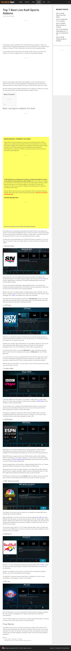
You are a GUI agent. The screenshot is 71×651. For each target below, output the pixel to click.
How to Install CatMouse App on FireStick (61, 39)
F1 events (42, 564)
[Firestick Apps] (9, 2)
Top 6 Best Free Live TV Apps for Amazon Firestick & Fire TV (17, 640)
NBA (40, 517)
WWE (13, 295)
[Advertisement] (26, 31)
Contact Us (58, 648)
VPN (44, 2)
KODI (39, 2)
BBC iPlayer (41, 401)
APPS (33, 2)
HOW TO (27, 2)
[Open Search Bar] (69, 2)
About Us (52, 648)
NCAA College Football (19, 459)
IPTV (49, 2)
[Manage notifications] (3, 648)
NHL (42, 278)
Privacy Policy (65, 648)
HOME (20, 2)
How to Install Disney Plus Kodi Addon (61, 15)
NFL (37, 517)
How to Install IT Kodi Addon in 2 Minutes (13, 639)
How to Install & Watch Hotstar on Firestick (61, 25)
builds (13, 145)
